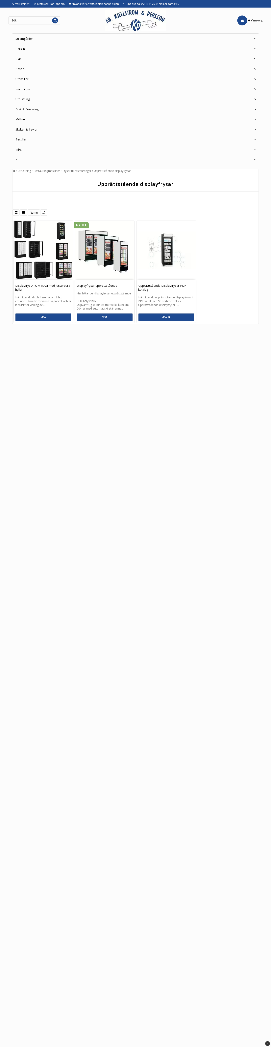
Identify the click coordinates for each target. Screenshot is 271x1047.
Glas (18, 59)
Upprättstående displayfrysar (112, 171)
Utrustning (22, 99)
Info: (18, 149)
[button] (249, 20)
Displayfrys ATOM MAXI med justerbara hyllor (42, 287)
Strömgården (24, 39)
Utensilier (21, 79)
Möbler (20, 119)
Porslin (20, 49)
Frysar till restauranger (76, 171)
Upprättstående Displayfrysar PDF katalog (162, 287)
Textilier (21, 139)
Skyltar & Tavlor (26, 129)
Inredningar (23, 89)
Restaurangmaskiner (47, 171)
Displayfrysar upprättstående (97, 285)
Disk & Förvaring (26, 109)
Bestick (20, 69)
